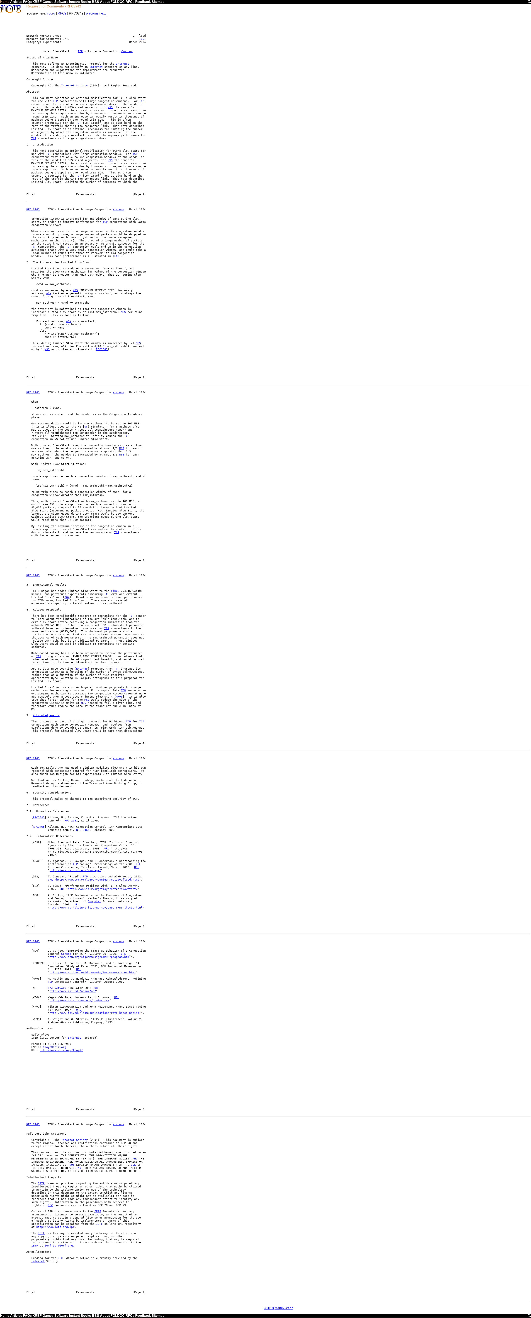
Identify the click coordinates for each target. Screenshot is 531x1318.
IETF (41, 1183)
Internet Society (74, 85)
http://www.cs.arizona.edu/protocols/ (79, 1000)
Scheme (66, 953)
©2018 (269, 1308)
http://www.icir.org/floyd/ (61, 1050)
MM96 (119, 696)
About (105, 2)
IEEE (137, 864)
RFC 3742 (33, 209)
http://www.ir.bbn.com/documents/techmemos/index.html (93, 972)
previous (92, 13)
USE (133, 1164)
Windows (127, 51)
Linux (115, 590)
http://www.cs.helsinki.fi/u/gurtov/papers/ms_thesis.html (96, 907)
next (102, 13)
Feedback (143, 2)
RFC (50, 1205)
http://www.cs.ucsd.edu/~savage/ (75, 870)
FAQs (27, 2)
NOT (71, 1164)
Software (61, 2)
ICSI (142, 38)
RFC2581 (102, 349)
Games (48, 2)
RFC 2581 (71, 820)
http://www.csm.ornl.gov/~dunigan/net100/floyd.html (97, 879)
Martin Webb (284, 1308)
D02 (67, 597)
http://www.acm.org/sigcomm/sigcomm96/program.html (90, 956)
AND (135, 1158)
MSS (110, 107)
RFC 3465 (82, 829)
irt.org (51, 13)
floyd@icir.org (54, 1047)
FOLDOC (118, 2)
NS (86, 426)
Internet (122, 63)
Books (86, 2)
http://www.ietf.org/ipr (55, 1226)
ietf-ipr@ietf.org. (59, 1245)
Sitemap (158, 2)
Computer (94, 901)
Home (4, 2)
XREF (37, 2)
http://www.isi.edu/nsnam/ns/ (73, 991)
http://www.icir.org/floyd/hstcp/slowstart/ (103, 888)
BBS (95, 2)
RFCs (129, 2)
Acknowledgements (46, 715)
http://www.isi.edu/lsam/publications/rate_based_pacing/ (95, 1012)
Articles (16, 2)
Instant (74, 2)
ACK (48, 293)
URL (106, 848)
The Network (57, 988)
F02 (116, 256)
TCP (80, 51)
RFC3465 (82, 668)
